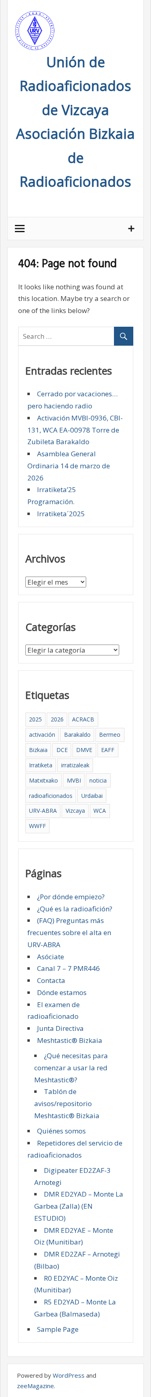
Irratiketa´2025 (61, 513)
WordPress (69, 1375)
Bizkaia (38, 750)
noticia (98, 780)
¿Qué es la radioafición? (74, 908)
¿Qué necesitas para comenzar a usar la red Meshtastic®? (71, 1067)
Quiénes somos (61, 1130)
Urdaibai (92, 795)
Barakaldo (77, 734)
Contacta (51, 980)
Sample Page (58, 1329)
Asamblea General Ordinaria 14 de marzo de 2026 (68, 465)
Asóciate (50, 956)
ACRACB (83, 719)
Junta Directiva (60, 1028)
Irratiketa (40, 765)
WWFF (37, 826)
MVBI (74, 780)
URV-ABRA (43, 810)
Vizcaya (75, 810)
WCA (99, 810)
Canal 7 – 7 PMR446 (68, 968)
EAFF (107, 750)
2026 (57, 719)
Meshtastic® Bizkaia (69, 1040)
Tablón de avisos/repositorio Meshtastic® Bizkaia (66, 1103)
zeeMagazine (35, 1386)
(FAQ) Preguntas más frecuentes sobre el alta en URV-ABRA (69, 932)
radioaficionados (50, 795)
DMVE (84, 750)
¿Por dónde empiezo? (71, 896)
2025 (35, 719)
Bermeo (109, 734)
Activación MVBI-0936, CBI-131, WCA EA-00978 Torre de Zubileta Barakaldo (75, 430)
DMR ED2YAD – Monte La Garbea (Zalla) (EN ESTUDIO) (78, 1206)
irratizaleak (75, 765)
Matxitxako (43, 780)
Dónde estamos (62, 992)
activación (42, 734)
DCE (62, 750)
